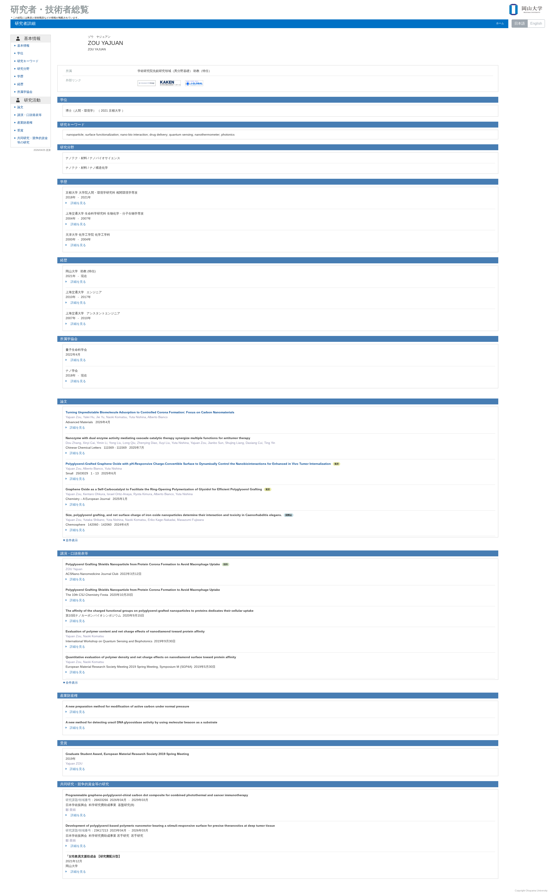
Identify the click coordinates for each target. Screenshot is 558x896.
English (536, 23)
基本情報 (23, 45)
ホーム (500, 23)
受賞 (20, 130)
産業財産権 (24, 122)
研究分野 (23, 68)
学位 (20, 53)
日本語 (519, 23)
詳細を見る (78, 203)
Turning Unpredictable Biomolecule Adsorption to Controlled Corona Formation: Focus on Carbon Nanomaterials (150, 412)
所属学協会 (24, 92)
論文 (20, 107)
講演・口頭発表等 (29, 115)
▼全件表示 (70, 540)
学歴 (20, 76)
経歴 (20, 84)
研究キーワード (28, 61)
